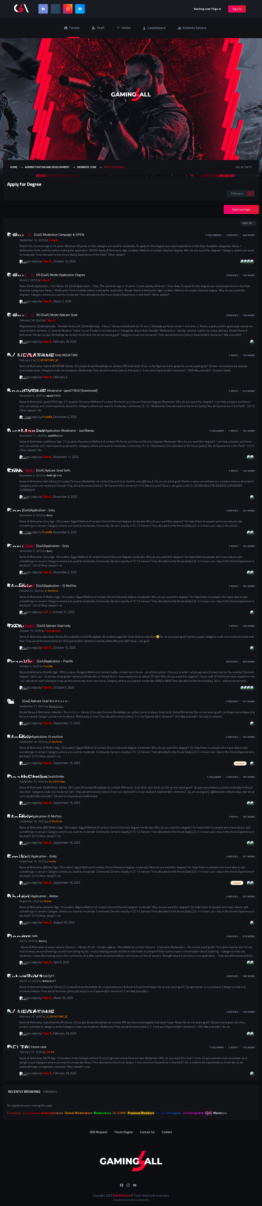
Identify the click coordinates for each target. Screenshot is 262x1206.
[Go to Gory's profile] (11, 512)
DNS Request (98, 1132)
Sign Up (237, 9)
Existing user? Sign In (208, 9)
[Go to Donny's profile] (11, 938)
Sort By (247, 223)
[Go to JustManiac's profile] (11, 432)
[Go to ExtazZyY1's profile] (11, 978)
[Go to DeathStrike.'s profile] (11, 778)
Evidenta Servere (194, 27)
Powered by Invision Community (131, 1200)
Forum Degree (124, 1132)
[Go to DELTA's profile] (11, 1049)
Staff (100, 27)
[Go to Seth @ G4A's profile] (11, 472)
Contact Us (147, 1132)
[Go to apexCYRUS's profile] (11, 392)
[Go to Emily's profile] (11, 858)
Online (126, 27)
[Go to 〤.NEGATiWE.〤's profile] (11, 357)
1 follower (216, 431)
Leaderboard (156, 27)
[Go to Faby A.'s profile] (11, 236)
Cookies (167, 1132)
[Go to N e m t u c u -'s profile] (11, 703)
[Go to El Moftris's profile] (11, 588)
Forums (74, 27)
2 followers (213, 235)
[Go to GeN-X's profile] (21, 613)
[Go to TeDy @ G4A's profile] (11, 628)
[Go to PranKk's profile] (21, 417)
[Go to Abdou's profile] (11, 898)
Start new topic (241, 209)
